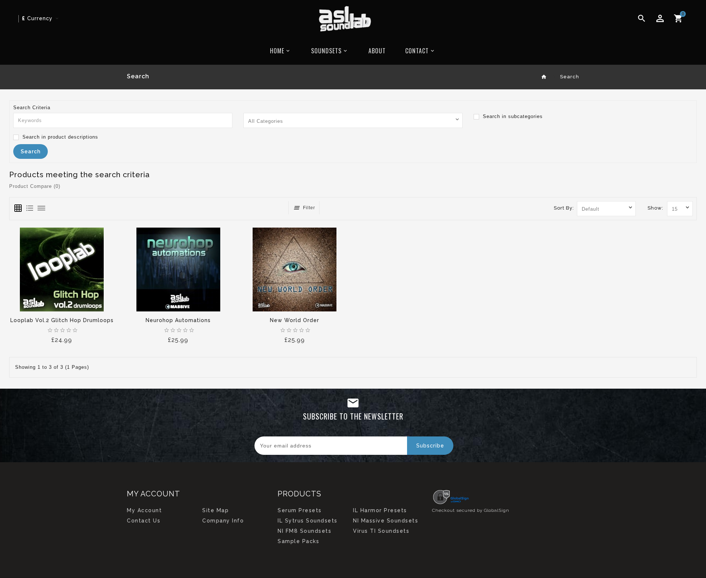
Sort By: (564, 208)
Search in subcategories (512, 116)
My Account (144, 510)
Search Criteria (31, 107)
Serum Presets (300, 510)
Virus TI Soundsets (381, 531)
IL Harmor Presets (380, 510)
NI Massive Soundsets (385, 521)
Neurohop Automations (178, 320)
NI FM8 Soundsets (304, 531)
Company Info (223, 521)
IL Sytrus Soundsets (308, 521)
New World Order (294, 320)
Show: (655, 208)
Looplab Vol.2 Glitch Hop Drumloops (62, 320)
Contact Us (143, 521)
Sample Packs (298, 541)
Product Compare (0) (34, 186)
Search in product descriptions (59, 137)
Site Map (215, 510)
